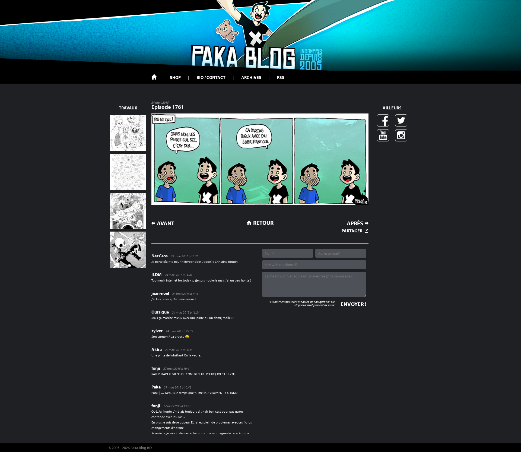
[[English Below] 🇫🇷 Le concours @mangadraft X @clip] (128, 211)
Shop (175, 77)
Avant (165, 223)
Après (355, 223)
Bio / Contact (210, 77)
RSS (280, 77)
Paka (156, 387)
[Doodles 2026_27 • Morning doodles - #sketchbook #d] (128, 133)
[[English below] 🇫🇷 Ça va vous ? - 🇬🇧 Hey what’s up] (128, 172)
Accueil (154, 77)
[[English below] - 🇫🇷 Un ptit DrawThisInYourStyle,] (128, 250)
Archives (251, 77)
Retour (263, 222)
